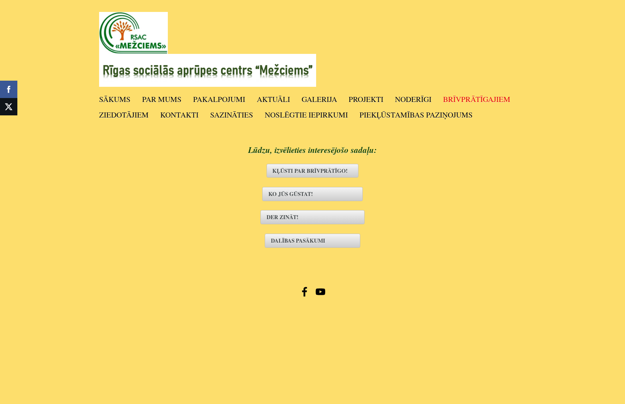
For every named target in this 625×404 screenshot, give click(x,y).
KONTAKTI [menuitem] (179, 115)
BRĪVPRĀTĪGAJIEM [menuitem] (476, 99)
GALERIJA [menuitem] (319, 99)
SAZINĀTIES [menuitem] (231, 115)
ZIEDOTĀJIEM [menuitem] (124, 115)
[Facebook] (304, 291)
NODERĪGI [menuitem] (413, 99)
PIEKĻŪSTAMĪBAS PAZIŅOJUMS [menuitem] (416, 115)
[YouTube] (320, 291)
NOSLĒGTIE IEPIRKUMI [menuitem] (306, 115)
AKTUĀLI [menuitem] (273, 99)
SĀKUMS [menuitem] (115, 99)
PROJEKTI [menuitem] (366, 99)
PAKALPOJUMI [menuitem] (219, 99)
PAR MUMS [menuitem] (162, 99)
